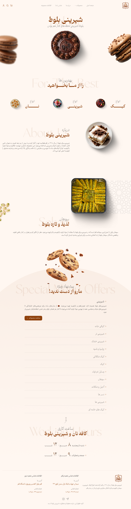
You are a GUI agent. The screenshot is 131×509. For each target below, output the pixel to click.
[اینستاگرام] (63, 499)
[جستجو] (7, 5)
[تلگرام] (67, 499)
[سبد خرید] (11, 5)
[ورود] (3, 5)
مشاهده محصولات (34, 318)
